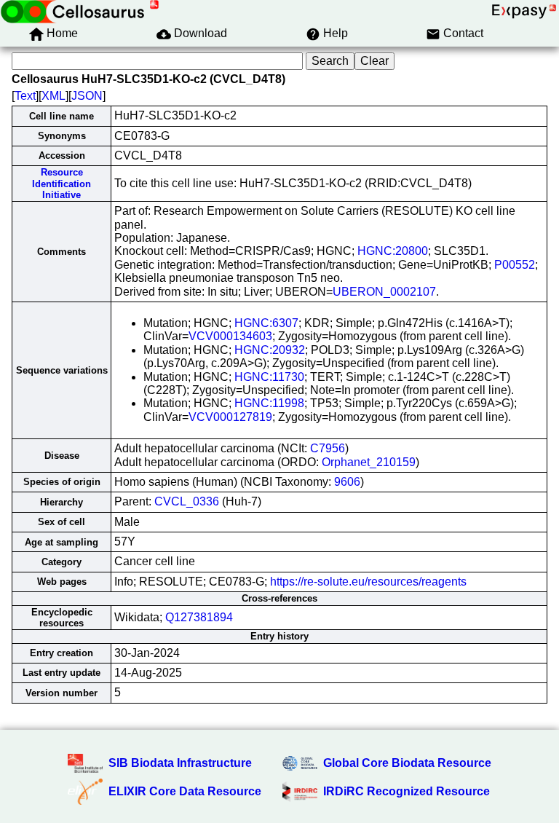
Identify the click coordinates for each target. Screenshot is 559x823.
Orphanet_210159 (369, 462)
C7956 (327, 448)
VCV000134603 (230, 336)
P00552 (514, 265)
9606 (347, 482)
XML (53, 96)
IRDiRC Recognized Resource (406, 791)
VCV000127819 (230, 417)
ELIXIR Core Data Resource (184, 791)
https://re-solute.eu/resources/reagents (368, 581)
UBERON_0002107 (384, 292)
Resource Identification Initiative (61, 183)
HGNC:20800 (392, 251)
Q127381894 (199, 617)
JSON (87, 96)
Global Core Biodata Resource (407, 763)
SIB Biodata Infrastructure (180, 763)
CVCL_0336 (186, 501)
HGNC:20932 (269, 350)
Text (25, 96)
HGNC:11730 (269, 377)
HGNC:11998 (269, 403)
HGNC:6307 (266, 323)
